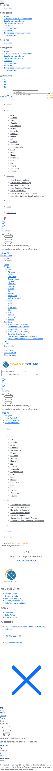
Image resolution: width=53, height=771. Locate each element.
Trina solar (14, 168)
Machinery (8, 30)
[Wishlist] (3, 219)
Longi (12, 152)
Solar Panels (9, 350)
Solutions (10, 175)
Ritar (12, 160)
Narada (13, 155)
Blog (8, 200)
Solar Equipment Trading (20, 188)
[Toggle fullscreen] (3, 758)
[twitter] (5, 82)
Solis (12, 163)
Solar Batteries (10, 355)
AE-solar (13, 118)
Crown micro (15, 126)
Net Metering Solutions (19, 185)
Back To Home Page (26, 560)
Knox (12, 150)
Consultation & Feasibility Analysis (23, 193)
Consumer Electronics (13, 23)
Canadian (14, 123)
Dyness (13, 128)
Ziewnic (13, 171)
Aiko (12, 115)
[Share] (6, 758)
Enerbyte (14, 131)
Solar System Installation (20, 180)
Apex (12, 120)
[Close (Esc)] (8, 758)
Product (10, 110)
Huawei (13, 136)
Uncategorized (10, 35)
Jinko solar (14, 144)
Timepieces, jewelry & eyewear (17, 33)
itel (11, 139)
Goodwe (14, 134)
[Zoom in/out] (1, 758)
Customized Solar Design (20, 183)
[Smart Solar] (6, 76)
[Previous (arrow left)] (1, 760)
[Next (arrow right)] (3, 760)
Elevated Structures (18, 191)
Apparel (7, 16)
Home (9, 104)
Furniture (8, 26)
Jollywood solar (16, 147)
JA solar (13, 142)
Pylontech (14, 158)
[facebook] (5, 79)
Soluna (13, 166)
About (9, 206)
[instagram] (5, 86)
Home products (10, 28)
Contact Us (11, 212)
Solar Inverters (10, 352)
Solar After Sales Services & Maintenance (27, 196)
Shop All (5, 253)
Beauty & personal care (14, 21)
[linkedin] (5, 84)
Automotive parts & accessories (18, 18)
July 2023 (8, 8)
